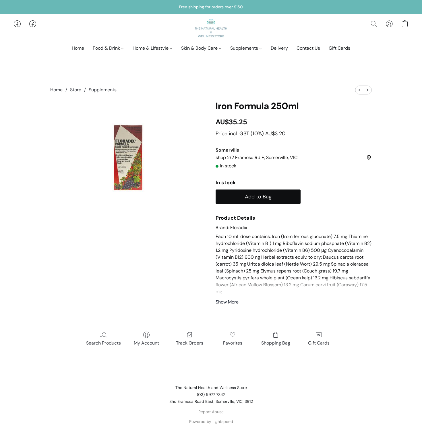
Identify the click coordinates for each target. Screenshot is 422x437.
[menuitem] (359, 90)
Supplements (244, 48)
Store (75, 90)
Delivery (279, 48)
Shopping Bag (275, 343)
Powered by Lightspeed (211, 421)
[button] (211, 29)
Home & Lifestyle (151, 48)
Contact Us (308, 48)
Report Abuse (211, 411)
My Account (146, 343)
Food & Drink (107, 48)
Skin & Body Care (200, 48)
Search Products (103, 343)
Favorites (232, 343)
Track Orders (189, 343)
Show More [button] (227, 302)
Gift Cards (339, 48)
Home (78, 48)
